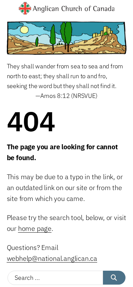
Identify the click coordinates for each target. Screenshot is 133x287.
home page (34, 228)
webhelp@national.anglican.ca (52, 258)
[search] (114, 278)
